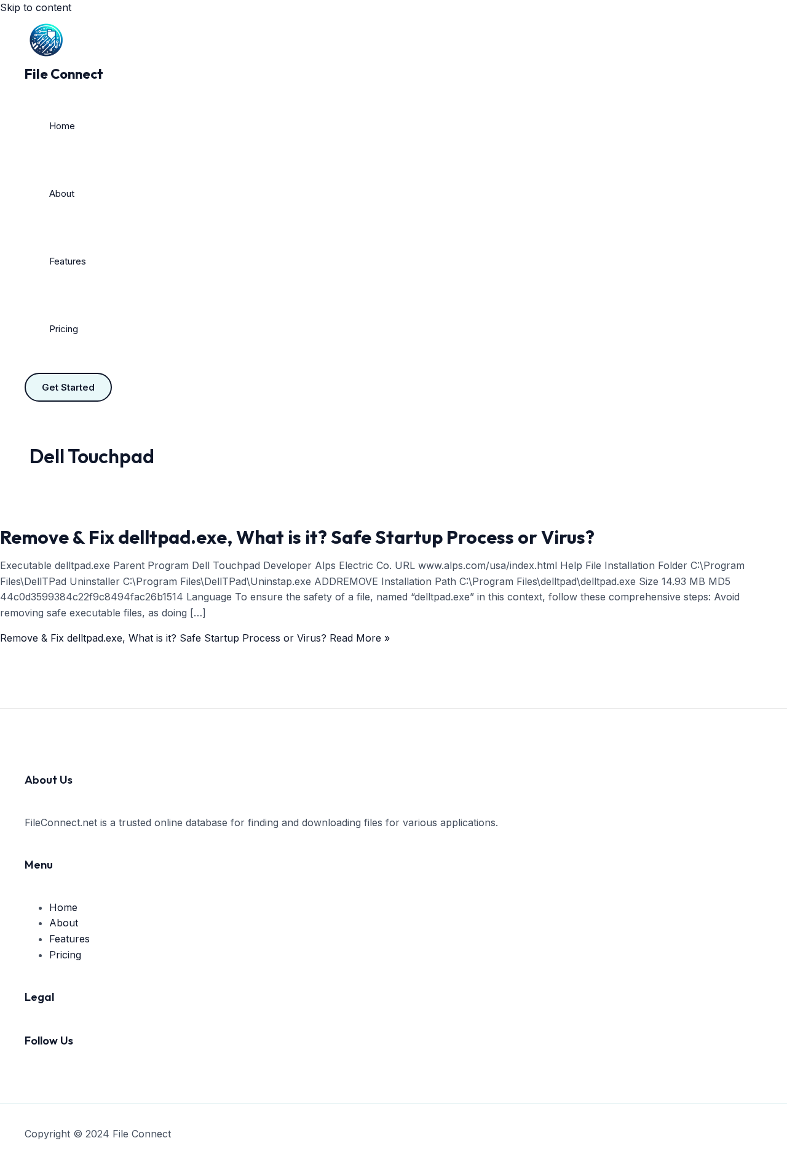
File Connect (64, 73)
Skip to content (35, 7)
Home (62, 126)
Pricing (63, 329)
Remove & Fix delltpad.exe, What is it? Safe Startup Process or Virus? (297, 537)
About (61, 193)
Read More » (195, 638)
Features (67, 261)
